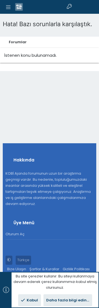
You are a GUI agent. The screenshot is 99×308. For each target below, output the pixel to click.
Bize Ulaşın (16, 269)
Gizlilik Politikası (76, 269)
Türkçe (23, 260)
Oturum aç (15, 234)
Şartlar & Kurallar (44, 269)
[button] (8, 7)
